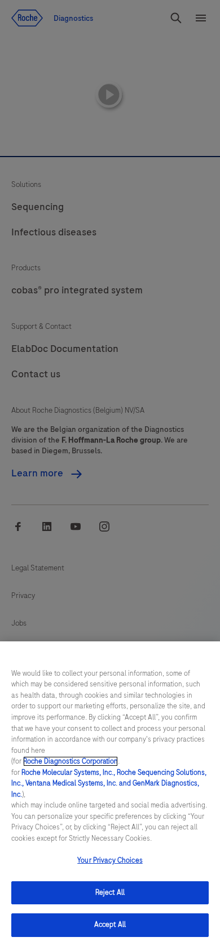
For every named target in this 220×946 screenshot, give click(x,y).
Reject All (110, 892)
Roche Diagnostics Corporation (70, 761)
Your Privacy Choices (110, 860)
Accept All (110, 925)
